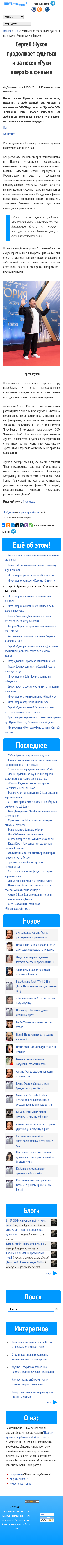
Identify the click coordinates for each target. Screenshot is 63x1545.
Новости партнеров (20, 1483)
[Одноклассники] (8, 525)
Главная (7, 31)
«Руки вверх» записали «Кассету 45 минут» (31, 580)
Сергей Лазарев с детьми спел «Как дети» (31, 839)
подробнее (16, 1474)
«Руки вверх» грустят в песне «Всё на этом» (31, 575)
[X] (17, 525)
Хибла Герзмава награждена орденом (28, 755)
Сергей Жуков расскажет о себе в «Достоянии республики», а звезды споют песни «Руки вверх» (31, 651)
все (49, 1402)
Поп (16, 31)
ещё (48, 1273)
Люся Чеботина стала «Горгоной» (26, 834)
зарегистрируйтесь (29, 512)
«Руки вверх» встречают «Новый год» (28, 702)
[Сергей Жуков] (31, 324)
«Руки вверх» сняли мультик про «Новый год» (32, 696)
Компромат (9, 134)
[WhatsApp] (31, 525)
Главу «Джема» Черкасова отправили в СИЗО (32, 661)
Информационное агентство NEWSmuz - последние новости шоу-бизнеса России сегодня (16, 1515)
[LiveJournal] (22, 525)
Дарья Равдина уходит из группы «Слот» (30, 881)
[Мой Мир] (13, 525)
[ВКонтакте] (3, 525)
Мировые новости (19, 1479)
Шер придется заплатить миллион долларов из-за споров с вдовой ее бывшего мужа (35, 1157)
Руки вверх (29, 501)
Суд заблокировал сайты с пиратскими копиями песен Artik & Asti (35, 1140)
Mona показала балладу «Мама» (25, 830)
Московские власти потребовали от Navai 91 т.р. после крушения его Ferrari (35, 1184)
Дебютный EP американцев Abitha (25, 1262)
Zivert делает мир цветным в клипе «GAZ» (30, 769)
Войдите (9, 512)
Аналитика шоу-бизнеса (13, 1524)
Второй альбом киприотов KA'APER (25, 1244)
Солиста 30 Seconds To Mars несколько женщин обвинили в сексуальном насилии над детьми (34, 1099)
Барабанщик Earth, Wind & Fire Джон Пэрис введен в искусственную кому (36, 986)
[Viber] (26, 525)
